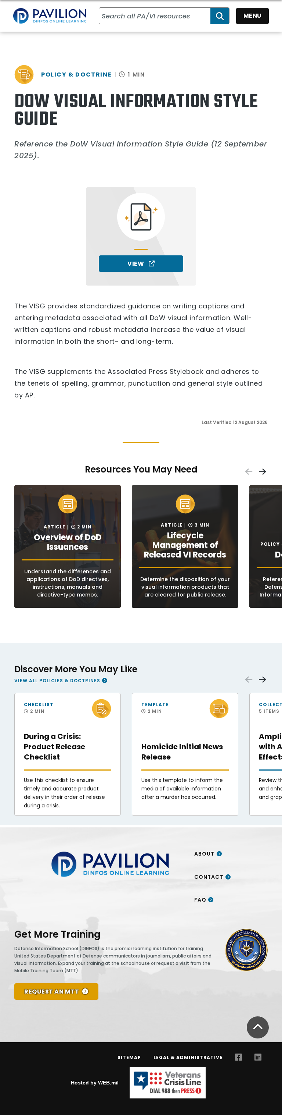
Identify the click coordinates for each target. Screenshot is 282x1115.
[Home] (49, 16)
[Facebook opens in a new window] (238, 1057)
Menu (252, 15)
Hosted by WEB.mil (95, 1083)
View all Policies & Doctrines (57, 680)
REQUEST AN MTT (51, 991)
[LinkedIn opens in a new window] (257, 1057)
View (136, 263)
